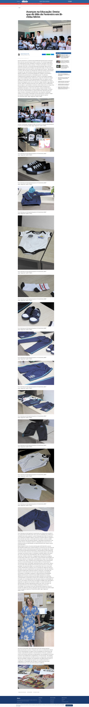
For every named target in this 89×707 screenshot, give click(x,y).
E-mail (63, 700)
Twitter (52, 54)
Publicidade (52, 701)
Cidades (40, 700)
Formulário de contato (65, 701)
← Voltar (19, 7)
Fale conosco (52, 700)
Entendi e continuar (69, 705)
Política (40, 699)
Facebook (43, 54)
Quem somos (52, 699)
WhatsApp (48, 54)
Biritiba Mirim (44, 1)
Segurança (40, 701)
